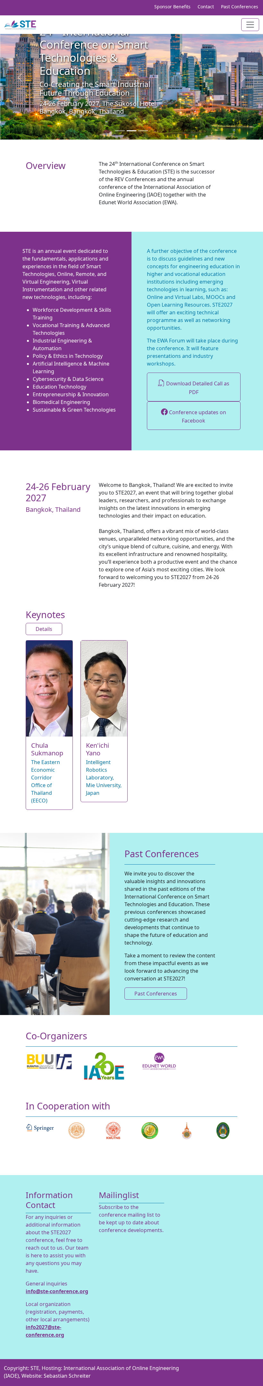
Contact (206, 7)
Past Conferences (239, 7)
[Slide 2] (131, 130)
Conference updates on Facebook (197, 416)
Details (44, 629)
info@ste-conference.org (57, 1291)
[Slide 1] (120, 130)
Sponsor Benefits (172, 7)
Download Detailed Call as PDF (197, 388)
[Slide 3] (143, 130)
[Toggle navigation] (250, 24)
